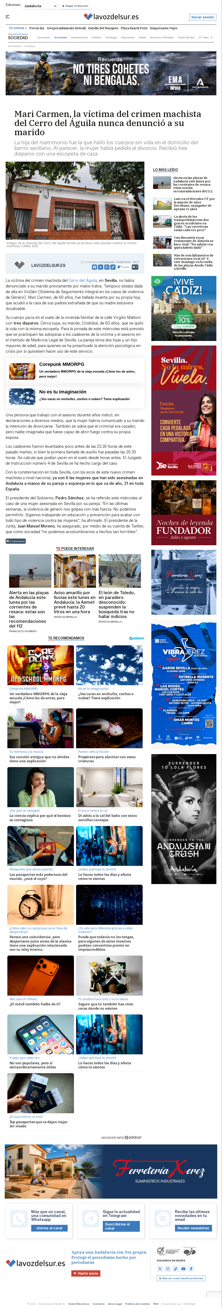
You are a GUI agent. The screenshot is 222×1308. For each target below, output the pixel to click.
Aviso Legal (115, 1303)
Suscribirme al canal (117, 1226)
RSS (155, 1303)
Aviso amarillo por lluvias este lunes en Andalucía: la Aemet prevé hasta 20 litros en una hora (75, 602)
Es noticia (16, 28)
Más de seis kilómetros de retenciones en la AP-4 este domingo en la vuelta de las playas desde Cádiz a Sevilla (194, 262)
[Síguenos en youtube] (183, 1269)
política (96, 37)
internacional (79, 37)
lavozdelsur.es (48, 265)
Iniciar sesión (202, 17)
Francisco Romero (23, 631)
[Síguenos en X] (160, 1269)
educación (127, 37)
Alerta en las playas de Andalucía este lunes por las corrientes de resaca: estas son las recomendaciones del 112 (192, 184)
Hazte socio (88, 1273)
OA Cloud (189, 1303)
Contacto (99, 1303)
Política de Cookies (137, 1303)
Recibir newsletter (193, 1228)
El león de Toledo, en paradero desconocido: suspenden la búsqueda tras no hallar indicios (117, 604)
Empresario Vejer (164, 28)
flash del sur (186, 37)
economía (44, 37)
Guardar (125, 267)
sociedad (60, 37)
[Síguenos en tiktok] (175, 1269)
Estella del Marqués (103, 28)
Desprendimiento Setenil (66, 28)
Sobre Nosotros (79, 1303)
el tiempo (205, 37)
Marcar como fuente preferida (182, 1278)
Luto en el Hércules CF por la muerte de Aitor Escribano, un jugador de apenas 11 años (194, 204)
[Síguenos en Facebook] (191, 1269)
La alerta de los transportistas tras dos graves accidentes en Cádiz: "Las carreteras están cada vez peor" (191, 223)
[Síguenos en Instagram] (168, 1269)
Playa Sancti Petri (134, 28)
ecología (111, 37)
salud (142, 37)
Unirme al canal (49, 1228)
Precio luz (36, 28)
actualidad (14, 46)
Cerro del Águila (83, 280)
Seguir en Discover (76, 5)
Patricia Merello (65, 616)
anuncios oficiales (162, 37)
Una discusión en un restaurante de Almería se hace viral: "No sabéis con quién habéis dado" (194, 243)
